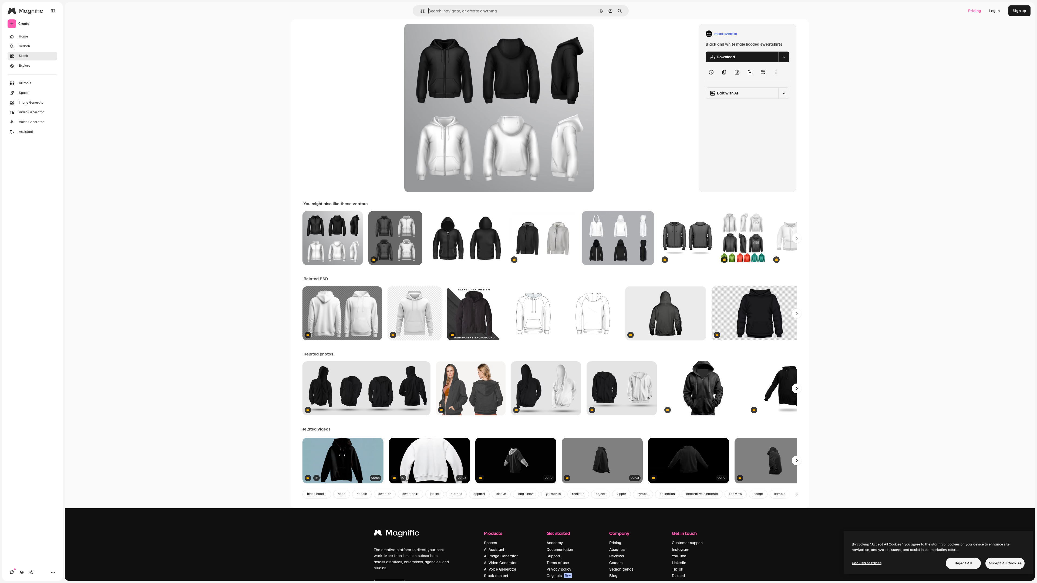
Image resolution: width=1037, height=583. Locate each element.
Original (438, 33)
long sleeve (525, 494)
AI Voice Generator (500, 569)
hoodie (362, 494)
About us (617, 549)
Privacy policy (559, 569)
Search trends (621, 569)
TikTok (677, 569)
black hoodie (316, 494)
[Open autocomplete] (420, 11)
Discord (678, 575)
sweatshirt (410, 494)
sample (779, 494)
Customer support (687, 542)
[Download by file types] (784, 57)
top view (735, 494)
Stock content (496, 575)
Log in (994, 10)
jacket (434, 494)
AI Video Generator (500, 562)
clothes (456, 494)
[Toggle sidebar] (53, 10)
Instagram (680, 549)
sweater (384, 494)
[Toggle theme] (31, 572)
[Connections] (12, 572)
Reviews (616, 556)
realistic (578, 494)
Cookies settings (866, 563)
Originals (559, 575)
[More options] (775, 72)
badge (758, 494)
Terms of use (558, 562)
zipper (621, 494)
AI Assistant (494, 549)
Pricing (974, 10)
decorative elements (702, 494)
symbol (643, 494)
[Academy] (21, 572)
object (600, 494)
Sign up (1019, 10)
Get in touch (684, 533)
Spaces (490, 542)
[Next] (797, 238)
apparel (479, 494)
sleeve (501, 494)
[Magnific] (396, 534)
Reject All (963, 563)
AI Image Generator (501, 556)
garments (553, 494)
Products (493, 533)
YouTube (679, 556)
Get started (558, 533)
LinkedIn (679, 562)
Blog (613, 575)
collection (667, 494)
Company (619, 533)
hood (341, 494)
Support (553, 556)
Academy (555, 542)
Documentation (560, 549)
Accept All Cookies (1005, 563)
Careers (615, 562)
